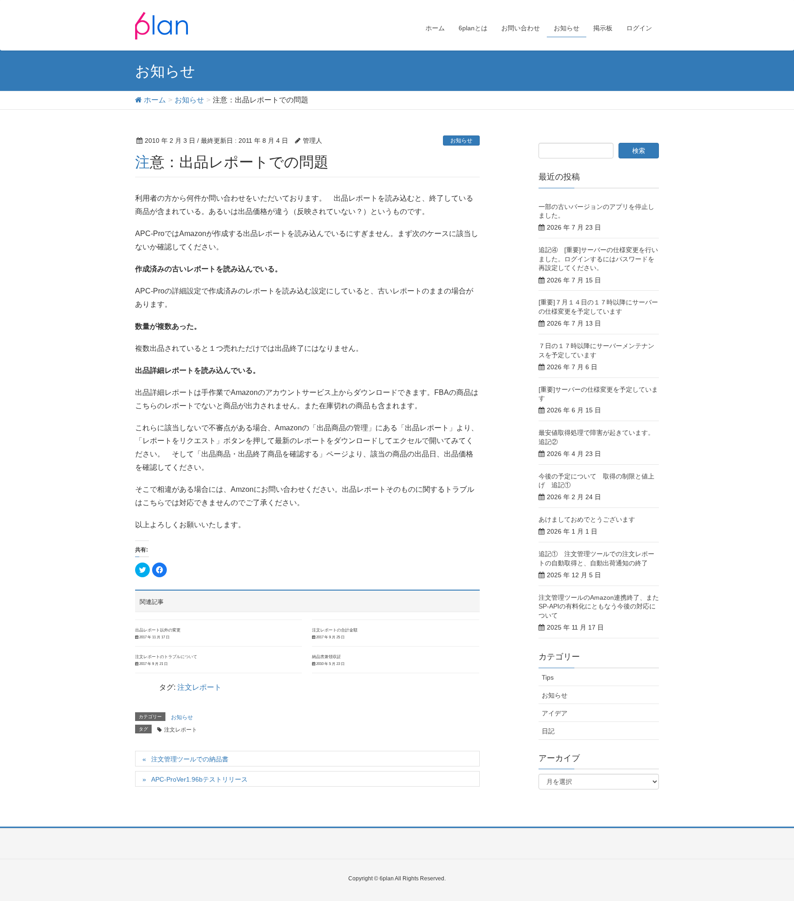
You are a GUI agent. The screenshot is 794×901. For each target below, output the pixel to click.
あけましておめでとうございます (587, 519)
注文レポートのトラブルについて (166, 656)
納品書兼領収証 (326, 656)
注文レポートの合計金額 (334, 630)
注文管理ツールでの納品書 (189, 759)
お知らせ (461, 140)
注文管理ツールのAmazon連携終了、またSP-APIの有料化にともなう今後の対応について (599, 606)
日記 (548, 731)
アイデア (554, 713)
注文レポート (199, 687)
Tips (548, 677)
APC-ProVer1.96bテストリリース (199, 779)
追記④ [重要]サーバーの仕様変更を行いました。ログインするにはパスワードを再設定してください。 (598, 258)
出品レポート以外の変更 (158, 630)
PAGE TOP (767, 865)
